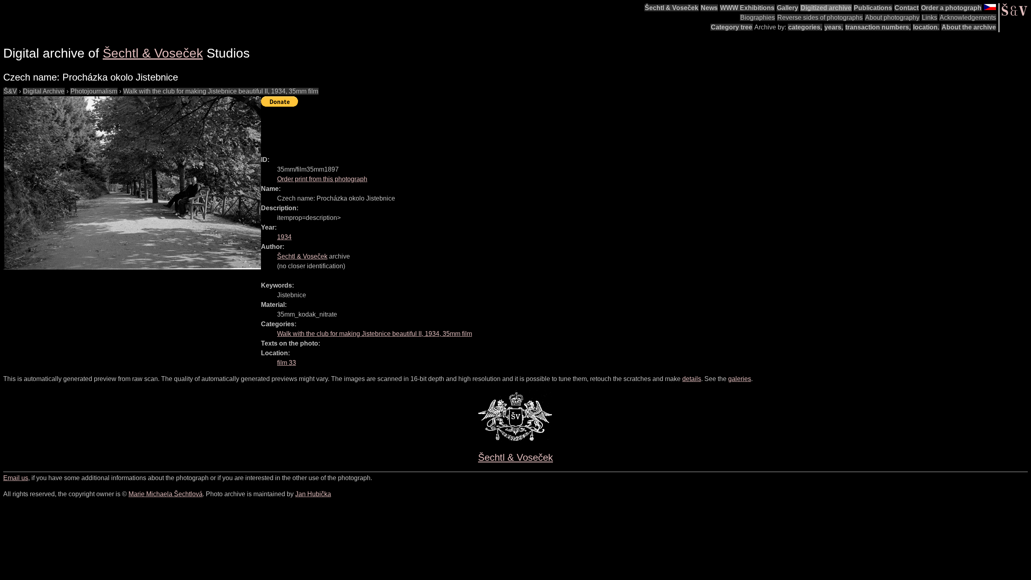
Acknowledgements (968, 17)
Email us (15, 477)
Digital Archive (43, 91)
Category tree (731, 27)
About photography (892, 17)
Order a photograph (951, 7)
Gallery (787, 7)
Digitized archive (826, 7)
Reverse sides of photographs (820, 17)
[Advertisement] (407, 128)
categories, (805, 27)
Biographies (757, 17)
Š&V (10, 91)
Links (929, 17)
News (709, 7)
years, (833, 27)
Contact (906, 7)
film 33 (286, 362)
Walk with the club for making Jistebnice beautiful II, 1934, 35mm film (220, 91)
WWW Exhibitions (747, 7)
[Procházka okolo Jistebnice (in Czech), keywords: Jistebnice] (132, 182)
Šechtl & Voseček (671, 7)
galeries (739, 378)
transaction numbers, (878, 27)
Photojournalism (93, 91)
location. (926, 27)
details (691, 378)
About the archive (969, 27)
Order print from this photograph (322, 179)
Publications (873, 7)
